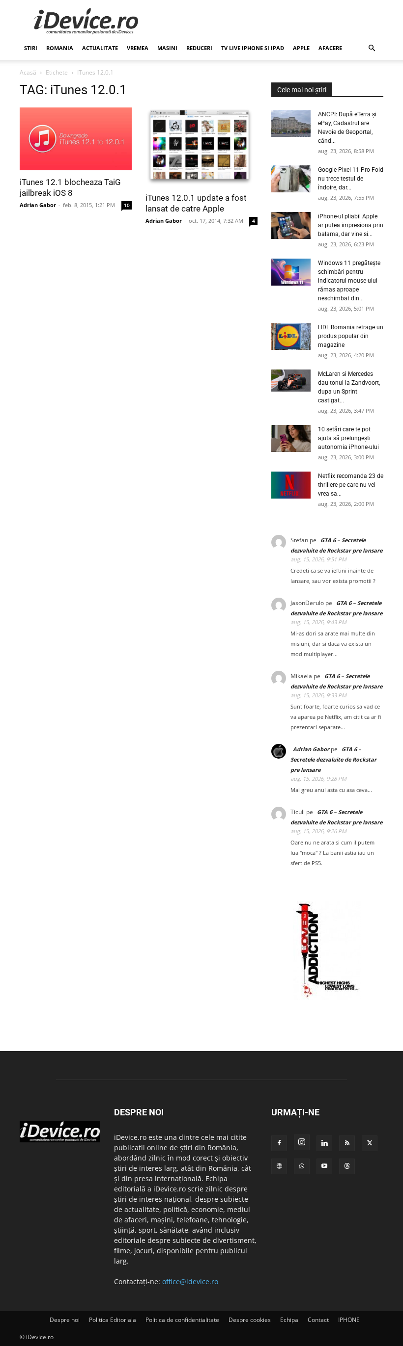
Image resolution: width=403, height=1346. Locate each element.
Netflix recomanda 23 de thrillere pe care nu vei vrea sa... (350, 485)
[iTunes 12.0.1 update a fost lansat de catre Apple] (201, 146)
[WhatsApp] (302, 1166)
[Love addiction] (327, 997)
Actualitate (100, 48)
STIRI (30, 48)
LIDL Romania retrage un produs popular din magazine (350, 336)
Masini (167, 48)
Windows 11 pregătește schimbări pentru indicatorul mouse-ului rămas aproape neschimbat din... (349, 281)
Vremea (137, 48)
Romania (59, 48)
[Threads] (347, 1166)
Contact (318, 1320)
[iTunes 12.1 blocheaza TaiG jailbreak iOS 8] (76, 138)
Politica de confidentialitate (182, 1320)
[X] (369, 1143)
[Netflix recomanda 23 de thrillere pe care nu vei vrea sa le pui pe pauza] (291, 485)
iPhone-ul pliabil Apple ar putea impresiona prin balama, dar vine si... (350, 225)
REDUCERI (199, 48)
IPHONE (349, 1320)
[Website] (279, 1166)
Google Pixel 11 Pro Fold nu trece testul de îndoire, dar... (350, 178)
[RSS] (347, 1143)
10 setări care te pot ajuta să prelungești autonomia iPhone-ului (348, 438)
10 (127, 205)
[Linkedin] (324, 1143)
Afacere (330, 48)
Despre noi (65, 1320)
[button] (371, 48)
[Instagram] (302, 1142)
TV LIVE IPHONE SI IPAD (252, 48)
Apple (301, 48)
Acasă (28, 72)
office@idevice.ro (190, 1281)
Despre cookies (250, 1320)
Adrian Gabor (38, 205)
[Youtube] (324, 1166)
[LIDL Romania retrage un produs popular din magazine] (291, 336)
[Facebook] (279, 1143)
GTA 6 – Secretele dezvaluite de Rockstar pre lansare (333, 759)
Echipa (289, 1320)
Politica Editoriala (112, 1320)
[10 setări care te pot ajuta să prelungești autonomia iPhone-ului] (291, 438)
